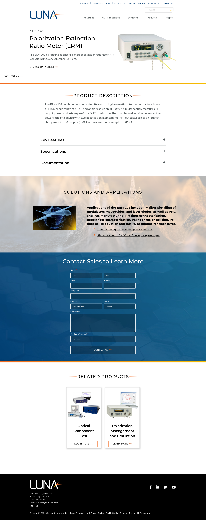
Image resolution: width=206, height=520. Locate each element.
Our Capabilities (111, 17)
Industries (88, 17)
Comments (75, 312)
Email (72, 281)
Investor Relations (134, 3)
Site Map (33, 506)
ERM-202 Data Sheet (41, 67)
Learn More (81, 443)
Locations (97, 3)
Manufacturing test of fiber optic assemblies (124, 229)
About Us (84, 3)
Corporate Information (57, 513)
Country (73, 301)
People (169, 17)
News (108, 3)
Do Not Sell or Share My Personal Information (128, 513)
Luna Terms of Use (79, 513)
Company (74, 291)
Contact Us (167, 3)
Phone (107, 281)
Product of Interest (78, 334)
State (106, 301)
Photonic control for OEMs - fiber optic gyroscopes (128, 235)
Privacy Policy (97, 513)
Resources (153, 3)
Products (151, 17)
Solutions (133, 17)
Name (73, 270)
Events (117, 3)
